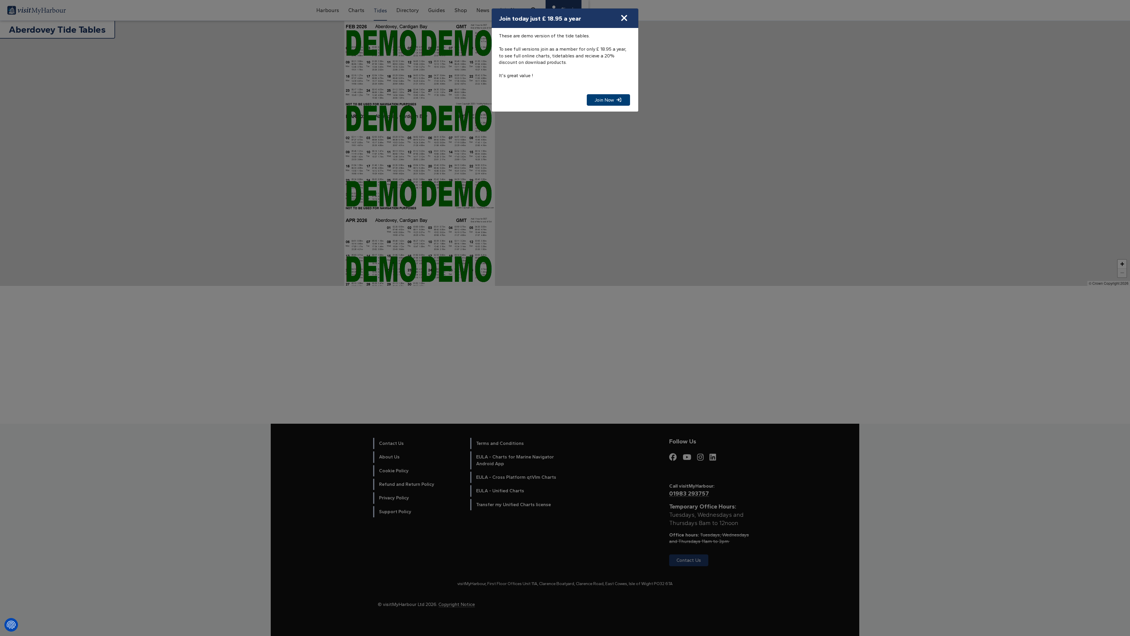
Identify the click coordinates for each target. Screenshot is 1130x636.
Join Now (605, 100)
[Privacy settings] (11, 625)
